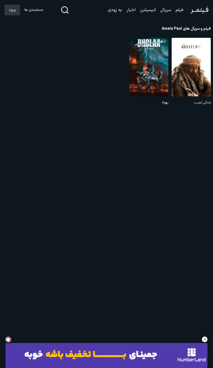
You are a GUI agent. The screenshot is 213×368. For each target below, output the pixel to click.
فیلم (179, 10)
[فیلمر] (198, 10)
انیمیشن (148, 10)
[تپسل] (8, 339)
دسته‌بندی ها (33, 10)
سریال (165, 10)
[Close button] (204, 339)
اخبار (131, 10)
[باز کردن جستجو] (65, 10)
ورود (12, 10)
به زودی (115, 10)
